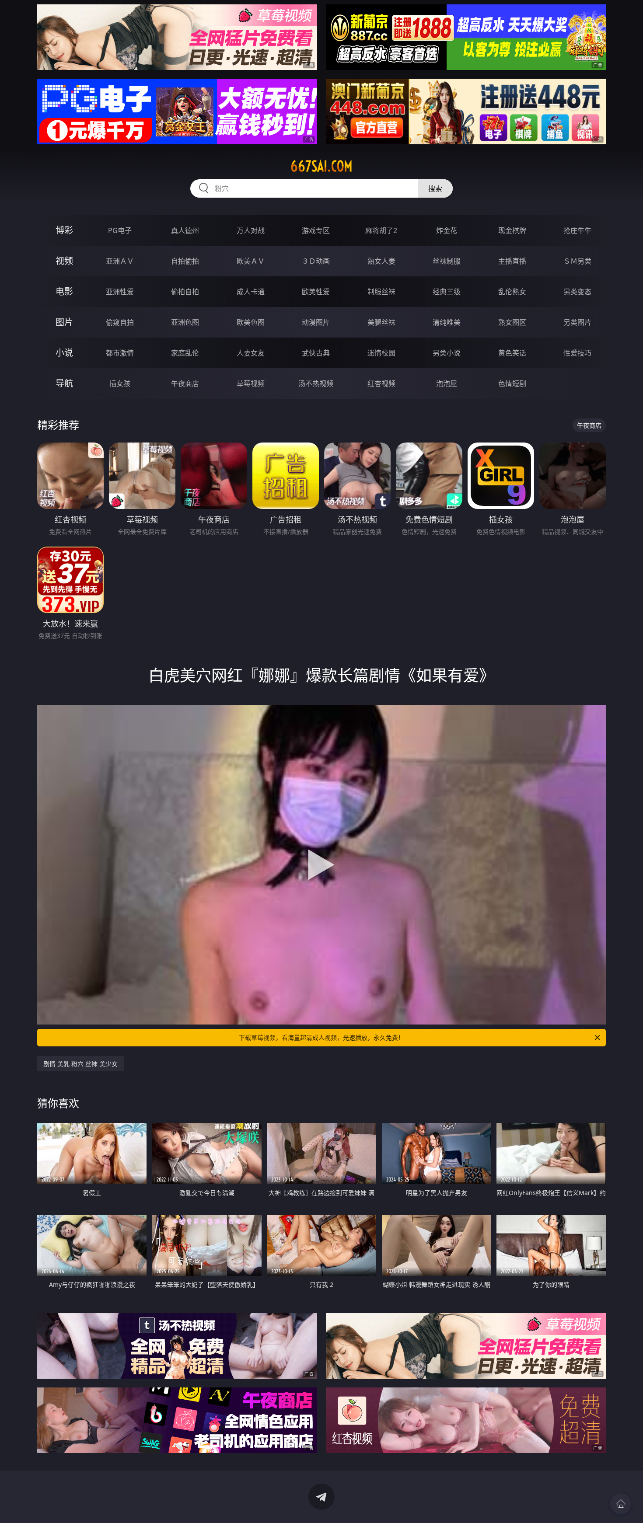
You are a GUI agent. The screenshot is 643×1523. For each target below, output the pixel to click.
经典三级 (447, 291)
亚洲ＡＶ (120, 261)
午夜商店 (185, 383)
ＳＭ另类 (577, 261)
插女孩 (119, 383)
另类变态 (577, 291)
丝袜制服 (447, 261)
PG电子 (120, 230)
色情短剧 (512, 383)
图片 (64, 322)
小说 (64, 353)
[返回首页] (620, 1503)
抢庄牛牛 (577, 230)
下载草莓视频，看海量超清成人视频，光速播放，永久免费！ (321, 1037)
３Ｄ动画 (316, 261)
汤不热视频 (315, 383)
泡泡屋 (446, 383)
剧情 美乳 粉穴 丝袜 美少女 (80, 1063)
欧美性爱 (316, 291)
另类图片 (577, 322)
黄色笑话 (512, 353)
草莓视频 (251, 383)
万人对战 (251, 230)
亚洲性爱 (120, 291)
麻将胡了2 (381, 230)
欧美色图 (251, 322)
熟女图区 (512, 322)
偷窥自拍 (120, 322)
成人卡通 (251, 291)
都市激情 (120, 353)
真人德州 (185, 230)
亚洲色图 (185, 322)
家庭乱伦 (185, 353)
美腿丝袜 (381, 322)
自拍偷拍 (185, 261)
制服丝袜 (381, 291)
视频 (64, 261)
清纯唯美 (447, 322)
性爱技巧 (577, 353)
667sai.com (321, 166)
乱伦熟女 (512, 291)
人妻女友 (251, 353)
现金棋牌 (512, 230)
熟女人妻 (381, 261)
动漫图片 (316, 322)
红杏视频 (381, 383)
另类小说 (447, 353)
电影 (64, 291)
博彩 (64, 230)
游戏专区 (316, 230)
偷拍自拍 (185, 291)
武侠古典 (316, 353)
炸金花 (446, 230)
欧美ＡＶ (251, 261)
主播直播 (512, 261)
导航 (64, 383)
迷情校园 (381, 353)
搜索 (435, 188)
